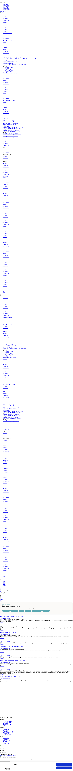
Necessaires (5, 16)
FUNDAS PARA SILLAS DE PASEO (10, 73)
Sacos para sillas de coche (7, 723)
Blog (3, 742)
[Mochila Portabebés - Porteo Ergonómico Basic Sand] (11, 133)
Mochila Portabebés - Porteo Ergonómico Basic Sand (12, 134)
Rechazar (64, 767)
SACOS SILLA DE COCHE (8, 40)
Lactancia (21, 610)
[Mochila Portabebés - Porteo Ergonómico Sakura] (10, 136)
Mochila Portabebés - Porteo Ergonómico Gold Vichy (12, 128)
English (7, 5)
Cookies (14, 755)
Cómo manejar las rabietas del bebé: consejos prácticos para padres (11, 616)
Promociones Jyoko (6, 733)
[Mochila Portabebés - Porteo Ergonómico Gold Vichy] (13, 127)
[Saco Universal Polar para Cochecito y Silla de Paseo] (10, 117)
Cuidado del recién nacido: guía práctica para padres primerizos (11, 653)
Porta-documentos (6, 20)
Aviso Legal (2, 755)
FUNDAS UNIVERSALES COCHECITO (10, 85)
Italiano (7, 6)
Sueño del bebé (14, 610)
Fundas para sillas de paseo (7, 722)
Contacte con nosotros (6, 738)
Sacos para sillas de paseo (7, 724)
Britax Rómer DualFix (8, 69)
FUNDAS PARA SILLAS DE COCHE (9, 299)
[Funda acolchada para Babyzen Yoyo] (10, 120)
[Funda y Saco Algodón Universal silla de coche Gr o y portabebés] (9, 114)
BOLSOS (4, 177)
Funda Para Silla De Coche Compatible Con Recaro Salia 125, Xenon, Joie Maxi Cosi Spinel (18, 55)
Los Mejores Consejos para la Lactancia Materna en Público (10, 676)
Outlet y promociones (6, 740)
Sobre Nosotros (5, 739)
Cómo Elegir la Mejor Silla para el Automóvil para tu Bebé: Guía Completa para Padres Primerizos (17, 667)
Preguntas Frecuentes (6, 743)
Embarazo (28, 610)
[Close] (0, 295)
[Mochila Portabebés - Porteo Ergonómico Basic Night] (11, 130)
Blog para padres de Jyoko (5, 618)
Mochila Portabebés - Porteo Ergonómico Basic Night (12, 131)
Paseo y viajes (46, 610)
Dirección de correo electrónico (5, 760)
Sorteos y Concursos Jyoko (7, 734)
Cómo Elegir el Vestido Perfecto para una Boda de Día (9, 632)
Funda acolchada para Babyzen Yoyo (9, 121)
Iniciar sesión (2, 588)
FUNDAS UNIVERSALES (7, 33)
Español (7, 4)
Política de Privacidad (8, 755)
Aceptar (64, 764)
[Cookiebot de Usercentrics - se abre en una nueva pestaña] (7, 769)
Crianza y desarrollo (36, 610)
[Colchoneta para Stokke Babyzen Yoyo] (11, 123)
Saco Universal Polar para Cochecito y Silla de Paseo (12, 118)
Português (8, 9)
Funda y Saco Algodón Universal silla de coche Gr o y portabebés (14, 115)
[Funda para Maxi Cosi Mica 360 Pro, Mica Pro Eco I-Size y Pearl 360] (8, 63)
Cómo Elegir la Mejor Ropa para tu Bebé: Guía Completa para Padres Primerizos (14, 639)
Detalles (15, 768)
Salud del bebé (6, 610)
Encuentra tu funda (6, 729)
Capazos (4, 725)
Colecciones (5, 741)
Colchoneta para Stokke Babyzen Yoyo (9, 124)
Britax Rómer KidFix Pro (9, 71)
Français (7, 7)
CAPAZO (4, 93)
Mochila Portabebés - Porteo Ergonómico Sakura (11, 137)
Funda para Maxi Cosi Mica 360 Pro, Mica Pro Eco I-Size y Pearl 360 (14, 64)
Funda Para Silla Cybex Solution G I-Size (10, 61)
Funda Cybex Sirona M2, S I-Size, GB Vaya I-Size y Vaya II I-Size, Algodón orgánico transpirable (19, 58)
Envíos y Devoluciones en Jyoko (8, 731)
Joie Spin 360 (7, 68)
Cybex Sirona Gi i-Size (9, 67)
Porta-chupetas (5, 18)
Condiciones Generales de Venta (8, 732)
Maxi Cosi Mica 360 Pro (9, 70)
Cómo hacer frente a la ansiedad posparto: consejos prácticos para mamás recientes (14, 660)
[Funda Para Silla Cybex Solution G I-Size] (11, 60)
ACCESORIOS (5, 47)
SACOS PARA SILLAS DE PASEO (9, 100)
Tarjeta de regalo (5, 730)
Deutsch (7, 8)
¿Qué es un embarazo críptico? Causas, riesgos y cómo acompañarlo (11, 646)
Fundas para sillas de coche (7, 721)
